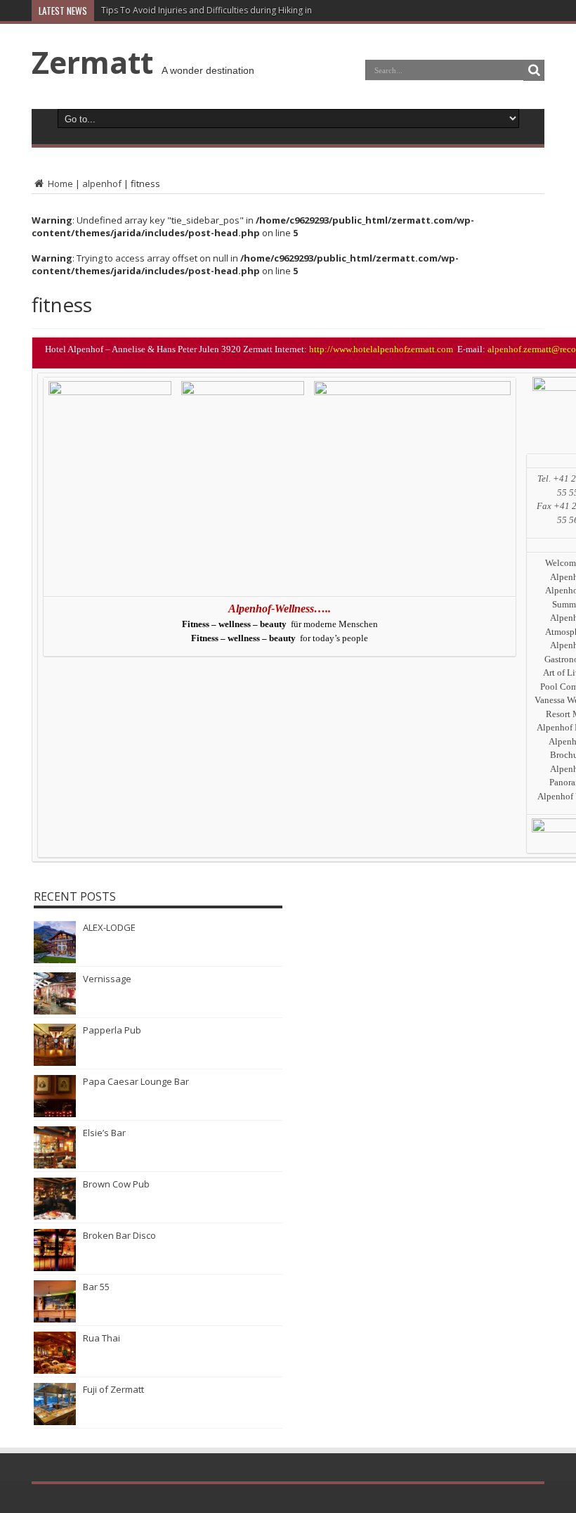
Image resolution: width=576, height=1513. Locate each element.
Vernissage (107, 978)
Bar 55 (96, 1286)
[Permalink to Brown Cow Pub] (55, 1216)
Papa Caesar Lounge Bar (136, 1081)
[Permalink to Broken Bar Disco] (55, 1267)
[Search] (533, 70)
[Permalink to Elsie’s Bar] (55, 1165)
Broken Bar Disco (119, 1235)
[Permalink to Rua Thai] (55, 1370)
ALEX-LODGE (109, 927)
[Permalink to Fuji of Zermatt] (55, 1421)
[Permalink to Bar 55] (55, 1319)
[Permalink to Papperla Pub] (55, 1062)
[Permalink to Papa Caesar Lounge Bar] (55, 1113)
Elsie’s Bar (104, 1132)
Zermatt (92, 61)
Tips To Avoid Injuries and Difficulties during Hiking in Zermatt (223, 10)
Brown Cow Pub (116, 1184)
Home (59, 183)
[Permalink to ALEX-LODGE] (55, 959)
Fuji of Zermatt (113, 1389)
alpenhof (102, 183)
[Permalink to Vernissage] (55, 1011)
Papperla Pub (112, 1030)
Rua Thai (101, 1338)
